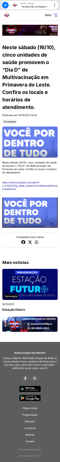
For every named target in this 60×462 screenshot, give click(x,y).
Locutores (30, 428)
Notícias (30, 434)
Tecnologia (9, 121)
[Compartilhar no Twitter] (30, 242)
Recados (30, 421)
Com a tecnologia (25, 456)
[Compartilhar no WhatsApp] (37, 242)
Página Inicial (30, 408)
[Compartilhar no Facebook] (23, 242)
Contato (30, 441)
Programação (30, 414)
